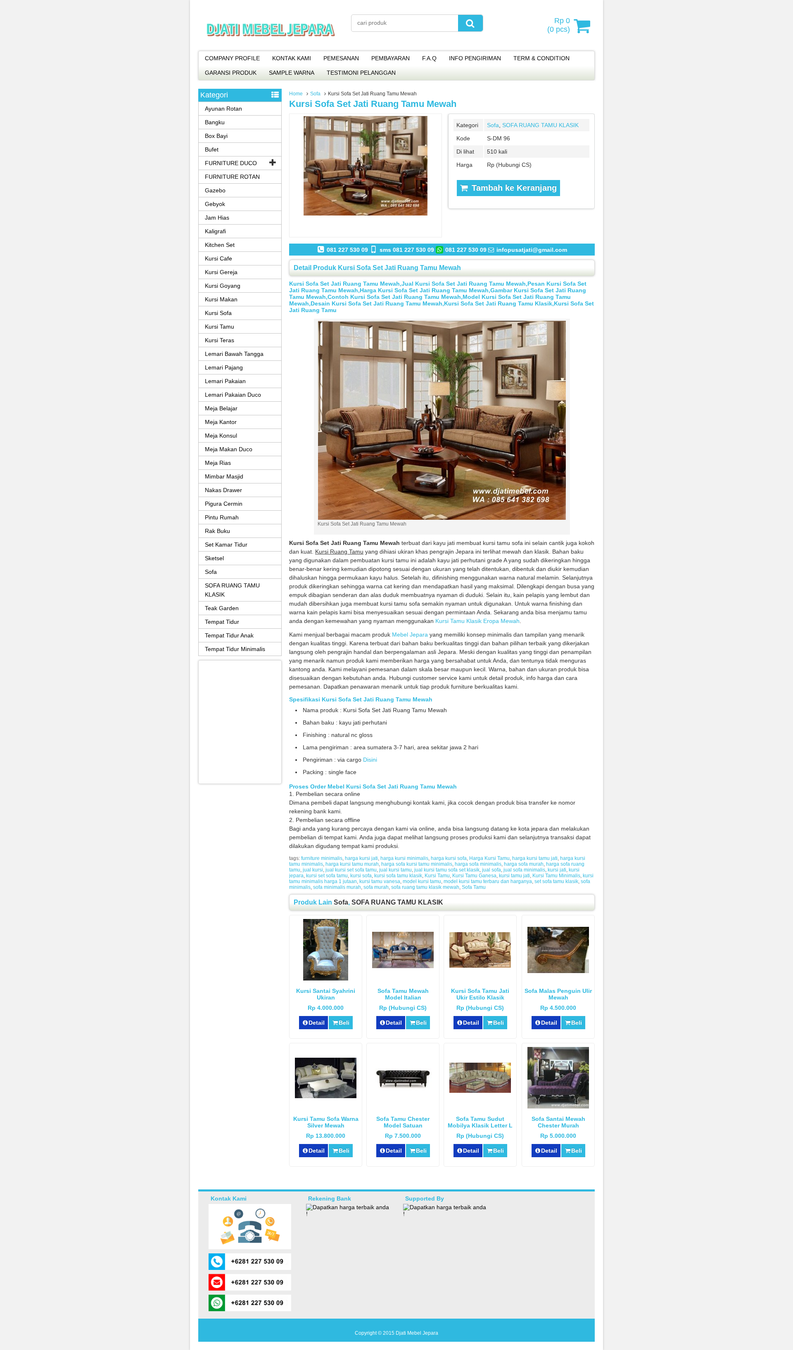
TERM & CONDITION (541, 58)
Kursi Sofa (218, 313)
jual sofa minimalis (524, 870)
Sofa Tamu (474, 887)
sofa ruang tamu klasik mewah (425, 887)
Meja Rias (218, 462)
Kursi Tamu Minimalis (556, 876)
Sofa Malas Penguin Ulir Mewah (558, 994)
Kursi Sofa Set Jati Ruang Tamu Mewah (372, 104)
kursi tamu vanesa (379, 881)
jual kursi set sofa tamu (351, 870)
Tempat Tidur (222, 621)
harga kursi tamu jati (535, 858)
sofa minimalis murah (337, 887)
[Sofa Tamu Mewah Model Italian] (403, 966)
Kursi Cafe (218, 258)
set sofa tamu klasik (556, 881)
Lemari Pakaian (225, 381)
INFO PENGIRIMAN (475, 58)
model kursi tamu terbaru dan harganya (488, 881)
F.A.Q (429, 58)
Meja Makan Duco (228, 449)
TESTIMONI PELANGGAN (361, 72)
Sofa (315, 94)
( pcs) (558, 25)
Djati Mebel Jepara (417, 1333)
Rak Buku (217, 531)
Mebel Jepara (410, 634)
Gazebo (215, 190)
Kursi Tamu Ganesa (474, 876)
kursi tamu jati (514, 876)
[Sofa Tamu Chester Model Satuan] (403, 1091)
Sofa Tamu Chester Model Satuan (403, 1122)
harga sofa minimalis (478, 864)
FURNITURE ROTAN (232, 176)
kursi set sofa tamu (327, 876)
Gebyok (215, 204)
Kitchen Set (220, 245)
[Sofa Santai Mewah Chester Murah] (558, 1106)
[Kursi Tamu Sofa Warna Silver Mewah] (325, 1096)
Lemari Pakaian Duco (233, 394)
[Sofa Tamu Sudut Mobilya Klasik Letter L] (480, 1090)
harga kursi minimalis (404, 858)
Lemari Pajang (224, 367)
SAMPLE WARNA (291, 72)
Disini (370, 759)
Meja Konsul (221, 435)
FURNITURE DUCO (231, 163)
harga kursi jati (361, 858)
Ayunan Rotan (223, 108)
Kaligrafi (215, 231)
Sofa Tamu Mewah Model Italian (403, 994)
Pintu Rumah (222, 517)
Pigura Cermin (223, 503)
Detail (317, 1022)
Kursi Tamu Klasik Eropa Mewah (477, 621)
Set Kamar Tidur (226, 544)
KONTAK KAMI (291, 58)
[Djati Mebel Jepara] (271, 45)
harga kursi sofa (449, 858)
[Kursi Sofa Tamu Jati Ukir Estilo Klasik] (480, 965)
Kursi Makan (221, 299)
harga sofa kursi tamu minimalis (416, 864)
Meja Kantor (221, 422)
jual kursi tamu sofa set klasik (447, 870)
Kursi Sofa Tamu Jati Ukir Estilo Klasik (480, 994)
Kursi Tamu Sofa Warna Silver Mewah (326, 1122)
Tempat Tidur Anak (229, 635)
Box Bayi (216, 136)
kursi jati (557, 870)
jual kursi (313, 870)
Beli (344, 1022)
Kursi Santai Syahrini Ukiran (325, 994)
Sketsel (214, 558)
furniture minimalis (321, 858)
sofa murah (376, 887)
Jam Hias (217, 217)
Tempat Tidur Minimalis (235, 649)
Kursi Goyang (222, 285)
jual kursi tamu (395, 870)
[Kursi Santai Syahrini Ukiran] (325, 978)
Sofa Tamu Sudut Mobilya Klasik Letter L (480, 1122)
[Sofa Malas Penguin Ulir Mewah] (558, 971)
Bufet (211, 149)
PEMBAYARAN (390, 58)
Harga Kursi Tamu (489, 858)
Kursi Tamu (437, 876)
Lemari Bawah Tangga (234, 354)
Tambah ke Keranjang (513, 187)
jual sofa (491, 870)
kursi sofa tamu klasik (398, 876)
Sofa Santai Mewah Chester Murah (558, 1122)
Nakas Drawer (223, 490)
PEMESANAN (341, 58)
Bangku (215, 122)
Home (296, 94)
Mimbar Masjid (224, 476)
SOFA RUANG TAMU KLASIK (540, 125)
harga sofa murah (524, 864)
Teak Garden (222, 608)
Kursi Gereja (221, 272)
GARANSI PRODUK (230, 72)
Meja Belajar (221, 408)
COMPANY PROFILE (232, 58)
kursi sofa (361, 876)
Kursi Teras (219, 340)
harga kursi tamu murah (352, 864)
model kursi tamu (422, 881)
